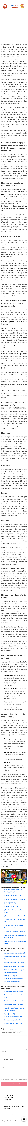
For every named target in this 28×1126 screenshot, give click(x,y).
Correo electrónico (8, 1059)
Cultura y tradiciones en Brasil (14, 991)
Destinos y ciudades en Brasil (13, 1004)
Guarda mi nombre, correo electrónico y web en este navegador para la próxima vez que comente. (14, 1079)
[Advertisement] (14, 28)
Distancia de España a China (13, 895)
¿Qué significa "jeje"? (11, 903)
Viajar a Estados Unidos (10, 1095)
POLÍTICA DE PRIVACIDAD (16, 1106)
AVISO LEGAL (6, 1108)
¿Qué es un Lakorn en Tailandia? (14, 931)
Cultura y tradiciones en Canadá (14, 953)
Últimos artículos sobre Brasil (13, 1023)
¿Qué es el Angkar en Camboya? (14, 916)
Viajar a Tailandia (8, 1097)
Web (2, 1067)
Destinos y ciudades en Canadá (14, 966)
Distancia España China (11, 906)
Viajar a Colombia (8, 1100)
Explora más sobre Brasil (12, 1020)
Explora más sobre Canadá (12, 981)
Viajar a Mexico (7, 1099)
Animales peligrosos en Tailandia (14, 899)
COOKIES (5, 1106)
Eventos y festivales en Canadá (14, 962)
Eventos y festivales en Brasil (13, 1001)
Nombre (4, 1051)
